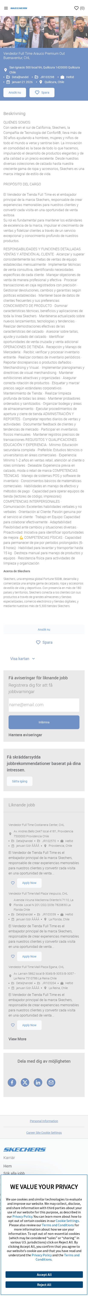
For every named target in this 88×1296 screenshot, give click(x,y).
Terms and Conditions (58, 1225)
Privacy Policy (22, 1216)
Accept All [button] (44, 1274)
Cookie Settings (67, 1221)
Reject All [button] (44, 1284)
